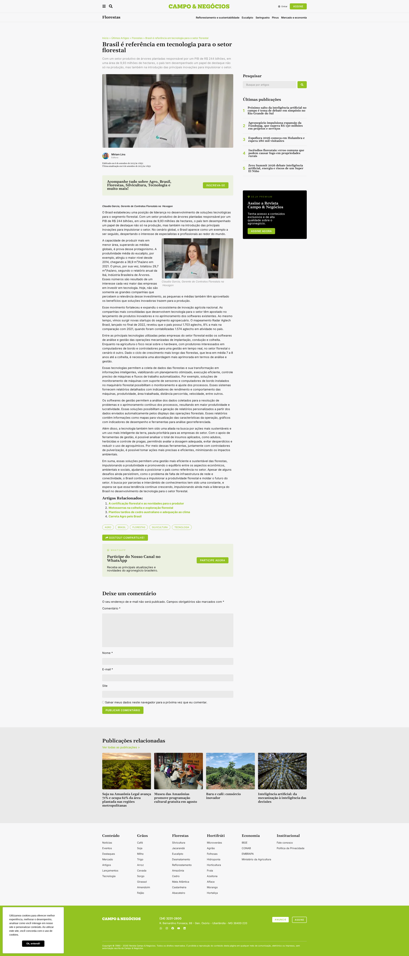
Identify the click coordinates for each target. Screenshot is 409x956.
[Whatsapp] (160, 928)
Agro (108, 527)
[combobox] (269, 84)
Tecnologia (181, 527)
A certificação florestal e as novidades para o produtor (146, 503)
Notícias (107, 842)
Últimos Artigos (120, 38)
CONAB (246, 848)
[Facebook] (172, 928)
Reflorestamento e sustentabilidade (217, 17)
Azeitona (212, 876)
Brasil (122, 527)
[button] (104, 6)
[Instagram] (166, 928)
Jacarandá (178, 848)
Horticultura (214, 865)
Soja (139, 848)
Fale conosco (285, 842)
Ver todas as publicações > (121, 747)
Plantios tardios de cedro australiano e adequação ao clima (149, 512)
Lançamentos (110, 870)
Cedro (176, 876)
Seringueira (263, 17)
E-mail (107, 669)
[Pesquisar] (302, 84)
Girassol (142, 881)
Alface (211, 881)
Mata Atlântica (180, 881)
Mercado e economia (294, 17)
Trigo (140, 859)
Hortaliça (212, 892)
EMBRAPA (248, 853)
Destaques (108, 853)
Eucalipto (247, 17)
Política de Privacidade (290, 848)
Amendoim (143, 887)
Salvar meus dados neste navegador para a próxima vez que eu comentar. (156, 702)
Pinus (275, 17)
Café (140, 842)
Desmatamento (181, 859)
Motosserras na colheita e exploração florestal (141, 507)
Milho (140, 853)
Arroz (140, 865)
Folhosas (212, 853)
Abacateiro (178, 892)
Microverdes (214, 842)
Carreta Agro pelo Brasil (125, 516)
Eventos (107, 848)
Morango (212, 887)
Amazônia (178, 870)
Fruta (210, 870)
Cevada (141, 870)
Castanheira (179, 887)
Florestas (111, 17)
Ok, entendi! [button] (33, 943)
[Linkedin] (184, 928)
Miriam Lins (118, 154)
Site (105, 685)
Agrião (211, 848)
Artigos (106, 865)
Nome (107, 653)
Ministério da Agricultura (256, 859)
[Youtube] (178, 928)
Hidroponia (213, 859)
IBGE (244, 842)
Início (105, 38)
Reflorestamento (182, 865)
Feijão (140, 892)
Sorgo (140, 876)
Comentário (111, 608)
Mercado (107, 859)
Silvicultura (160, 527)
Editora (114, 157)
